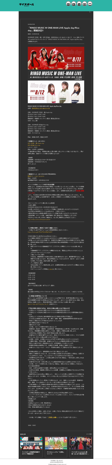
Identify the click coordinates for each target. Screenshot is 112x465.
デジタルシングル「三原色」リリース (56, 453)
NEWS (29, 425)
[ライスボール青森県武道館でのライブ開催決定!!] (31, 443)
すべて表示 (89, 434)
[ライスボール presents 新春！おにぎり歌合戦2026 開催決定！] (81, 443)
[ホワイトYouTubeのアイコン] (90, 4)
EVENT (34, 425)
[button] (90, 11)
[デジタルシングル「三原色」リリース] (56, 443)
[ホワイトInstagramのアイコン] (84, 4)
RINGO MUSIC (53, 464)
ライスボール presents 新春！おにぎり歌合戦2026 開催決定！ (80, 453)
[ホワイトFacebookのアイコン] (73, 4)
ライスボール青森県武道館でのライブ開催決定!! (31, 453)
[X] (79, 4)
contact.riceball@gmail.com (56, 462)
